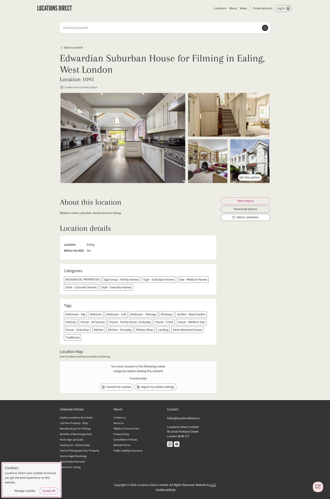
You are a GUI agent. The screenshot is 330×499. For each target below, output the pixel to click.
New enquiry (245, 201)
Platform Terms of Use (126, 429)
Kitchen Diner (144, 330)
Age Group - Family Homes (121, 279)
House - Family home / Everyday (130, 322)
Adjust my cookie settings (157, 387)
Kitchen (98, 330)
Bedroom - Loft (116, 314)
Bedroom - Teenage (143, 314)
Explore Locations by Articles (76, 418)
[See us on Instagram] (170, 444)
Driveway (166, 314)
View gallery (252, 177)
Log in (281, 8)
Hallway (70, 322)
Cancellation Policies (125, 440)
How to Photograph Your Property (79, 451)
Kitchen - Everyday (120, 330)
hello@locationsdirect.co (183, 418)
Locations (220, 8)
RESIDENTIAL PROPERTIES (82, 279)
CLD (213, 485)
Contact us (119, 418)
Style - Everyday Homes (116, 287)
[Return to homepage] (54, 8)
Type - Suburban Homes (158, 279)
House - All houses (92, 322)
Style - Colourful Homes (81, 287)
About (233, 8)
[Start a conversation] (318, 487)
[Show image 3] (249, 161)
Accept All (48, 491)
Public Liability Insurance (127, 451)
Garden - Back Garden (191, 314)
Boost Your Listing (70, 467)
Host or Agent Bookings (73, 456)
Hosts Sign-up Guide (71, 440)
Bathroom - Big (75, 314)
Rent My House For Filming (75, 429)
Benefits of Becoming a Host (76, 434)
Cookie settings (166, 489)
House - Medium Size (191, 322)
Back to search (73, 48)
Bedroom (96, 314)
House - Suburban (77, 330)
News (243, 8)
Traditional (72, 337)
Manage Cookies (24, 491)
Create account (262, 8)
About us (118, 423)
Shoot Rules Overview (72, 462)
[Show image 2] (207, 161)
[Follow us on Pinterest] (176, 444)
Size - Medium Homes (193, 279)
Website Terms (121, 445)
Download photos (245, 209)
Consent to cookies (118, 387)
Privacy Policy (121, 434)
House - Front (164, 322)
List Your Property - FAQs (74, 423)
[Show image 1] (228, 114)
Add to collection (247, 217)
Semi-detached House (187, 330)
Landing (163, 330)
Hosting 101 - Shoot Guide (75, 445)
